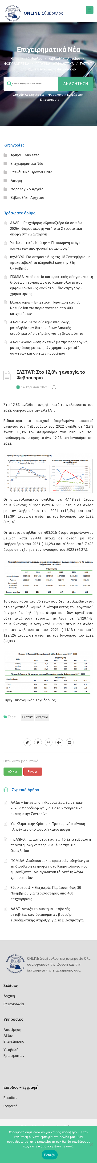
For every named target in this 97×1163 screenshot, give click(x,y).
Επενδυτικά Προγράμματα (32, 172)
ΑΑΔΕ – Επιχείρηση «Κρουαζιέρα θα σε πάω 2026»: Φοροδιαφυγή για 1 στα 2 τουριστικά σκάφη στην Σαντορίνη (46, 228)
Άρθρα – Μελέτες (25, 155)
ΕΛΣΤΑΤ (27, 717)
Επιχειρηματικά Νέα (27, 163)
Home (15, 59)
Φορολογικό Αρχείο (27, 189)
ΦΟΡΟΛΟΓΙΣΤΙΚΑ (16, 64)
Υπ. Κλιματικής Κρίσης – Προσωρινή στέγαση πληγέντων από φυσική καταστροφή (48, 827)
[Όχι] (91, 1147)
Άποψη (16, 180)
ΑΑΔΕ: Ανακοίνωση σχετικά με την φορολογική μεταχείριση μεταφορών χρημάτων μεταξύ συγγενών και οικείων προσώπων (49, 348)
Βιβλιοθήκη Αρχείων (65, 59)
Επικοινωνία (14, 1004)
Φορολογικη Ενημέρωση (66, 94)
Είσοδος (10, 1098)
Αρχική (9, 996)
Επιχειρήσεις (49, 99)
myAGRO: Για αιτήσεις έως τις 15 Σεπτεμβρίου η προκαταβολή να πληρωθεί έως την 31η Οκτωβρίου (50, 262)
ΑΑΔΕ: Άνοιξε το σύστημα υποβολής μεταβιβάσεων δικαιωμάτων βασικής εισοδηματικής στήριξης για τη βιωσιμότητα (46, 328)
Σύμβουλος (34, 59)
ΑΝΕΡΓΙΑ (42, 717)
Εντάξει (50, 1155)
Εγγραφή (10, 1106)
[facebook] (38, 742)
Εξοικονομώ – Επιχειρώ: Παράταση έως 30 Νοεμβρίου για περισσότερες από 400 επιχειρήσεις (45, 308)
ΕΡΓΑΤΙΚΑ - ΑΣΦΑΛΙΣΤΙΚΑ (55, 64)
